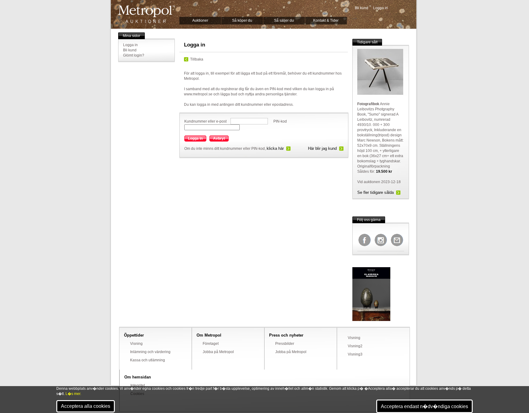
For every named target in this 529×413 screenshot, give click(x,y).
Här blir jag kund (322, 148)
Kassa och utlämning (147, 360)
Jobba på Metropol (218, 352)
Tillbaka (196, 59)
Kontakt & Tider (326, 20)
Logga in (380, 8)
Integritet (137, 385)
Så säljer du (284, 20)
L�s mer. (73, 394)
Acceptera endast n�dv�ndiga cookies (424, 406)
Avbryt (219, 138)
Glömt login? (133, 55)
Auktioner (200, 20)
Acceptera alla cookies (85, 406)
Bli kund (361, 8)
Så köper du (242, 20)
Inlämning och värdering (150, 352)
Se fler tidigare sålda (375, 192)
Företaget (211, 343)
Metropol (146, 14)
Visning (136, 343)
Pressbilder (284, 343)
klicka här (275, 148)
